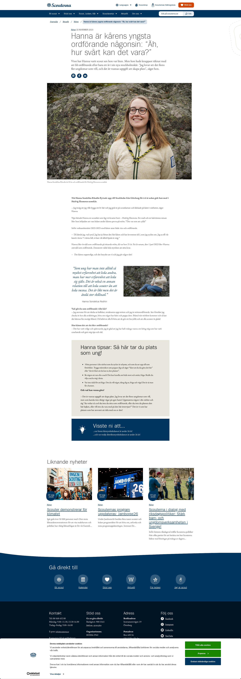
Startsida (54, 22)
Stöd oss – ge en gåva (93, 625)
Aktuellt (66, 22)
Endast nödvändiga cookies (203, 661)
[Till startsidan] (59, 5)
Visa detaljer (55, 674)
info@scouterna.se (62, 631)
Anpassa (201, 653)
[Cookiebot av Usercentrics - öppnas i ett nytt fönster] (33, 674)
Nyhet (76, 22)
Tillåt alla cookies (203, 645)
